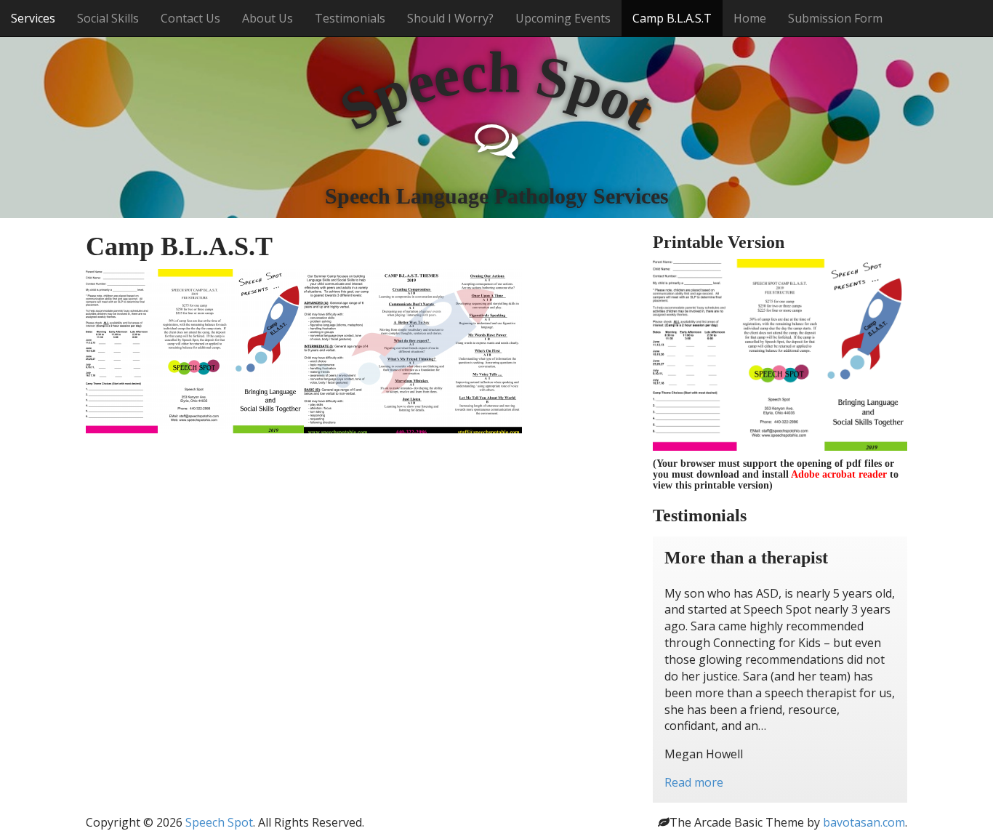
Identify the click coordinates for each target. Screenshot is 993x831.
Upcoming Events (563, 18)
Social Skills (108, 18)
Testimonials (350, 18)
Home (749, 18)
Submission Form (835, 18)
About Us (267, 18)
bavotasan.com (864, 822)
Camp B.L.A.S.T (672, 18)
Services (33, 18)
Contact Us (190, 18)
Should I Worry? (450, 18)
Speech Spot (219, 822)
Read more (693, 782)
